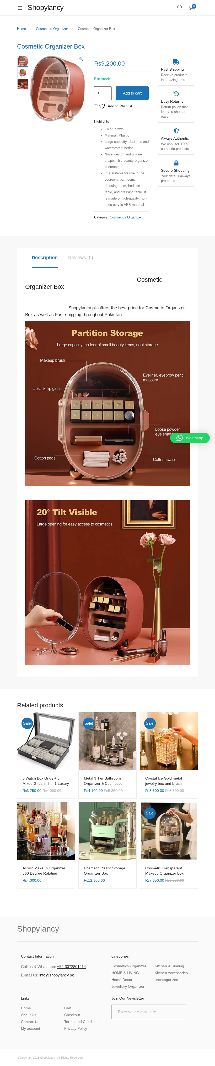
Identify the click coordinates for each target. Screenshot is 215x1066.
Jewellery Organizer (127, 986)
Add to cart (132, 93)
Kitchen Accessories (171, 973)
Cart (67, 1008)
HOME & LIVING (125, 973)
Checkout (72, 1015)
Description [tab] (45, 257)
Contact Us (30, 1022)
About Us (28, 1015)
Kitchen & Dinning (169, 966)
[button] (81, 59)
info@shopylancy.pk (56, 975)
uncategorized (166, 980)
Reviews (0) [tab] (80, 257)
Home (21, 29)
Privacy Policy (75, 1028)
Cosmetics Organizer (52, 29)
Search (180, 7)
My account (30, 1028)
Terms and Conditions (82, 1022)
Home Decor (121, 980)
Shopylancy (47, 1057)
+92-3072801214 (71, 966)
